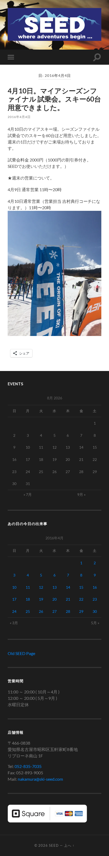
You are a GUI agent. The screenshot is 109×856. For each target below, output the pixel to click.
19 (41, 599)
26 (41, 611)
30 (95, 611)
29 (81, 611)
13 (54, 587)
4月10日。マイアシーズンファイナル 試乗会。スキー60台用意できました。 (54, 99)
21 (68, 599)
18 (28, 599)
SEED (54, 845)
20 (54, 599)
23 (95, 599)
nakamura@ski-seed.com (40, 778)
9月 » (81, 494)
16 (95, 587)
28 (68, 611)
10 (14, 587)
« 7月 (28, 494)
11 (28, 587)
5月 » (95, 623)
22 (81, 599)
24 (14, 611)
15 (81, 587)
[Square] (47, 820)
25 (28, 611)
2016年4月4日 (19, 117)
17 (14, 599)
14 (68, 587)
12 (41, 587)
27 (54, 611)
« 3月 (14, 623)
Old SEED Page (21, 653)
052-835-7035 (28, 766)
